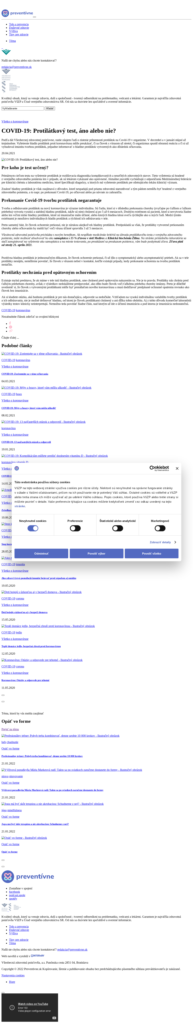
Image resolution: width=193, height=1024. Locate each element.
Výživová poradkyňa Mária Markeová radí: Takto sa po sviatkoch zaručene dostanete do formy (52, 790)
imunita (20, 564)
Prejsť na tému (10, 729)
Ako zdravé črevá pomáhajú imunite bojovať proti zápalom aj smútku (39, 578)
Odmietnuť (41, 553)
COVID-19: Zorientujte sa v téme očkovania (25, 373)
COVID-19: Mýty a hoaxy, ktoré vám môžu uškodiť (29, 408)
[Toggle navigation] (34, 17)
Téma (12, 40)
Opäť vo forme (10, 748)
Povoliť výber (96, 553)
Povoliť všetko (151, 553)
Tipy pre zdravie (18, 34)
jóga (4, 810)
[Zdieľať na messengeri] (10, 327)
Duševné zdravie (19, 27)
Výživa (13, 31)
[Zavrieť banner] (177, 468)
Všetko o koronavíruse (15, 121)
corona (20, 598)
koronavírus (23, 310)
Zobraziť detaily (160, 542)
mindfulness (14, 810)
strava (5, 776)
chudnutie (12, 742)
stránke (20, 506)
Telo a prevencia (19, 24)
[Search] (2, 47)
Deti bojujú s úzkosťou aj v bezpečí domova (24, 612)
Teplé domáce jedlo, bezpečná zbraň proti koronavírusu (31, 646)
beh (4, 742)
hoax (19, 394)
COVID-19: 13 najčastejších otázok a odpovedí (26, 442)
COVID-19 (8, 310)
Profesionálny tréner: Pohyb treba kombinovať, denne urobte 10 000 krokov (42, 756)
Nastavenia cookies (13, 975)
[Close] (3, 992)
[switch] (75, 528)
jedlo (19, 632)
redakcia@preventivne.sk (17, 67)
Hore (12, 981)
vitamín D (22, 462)
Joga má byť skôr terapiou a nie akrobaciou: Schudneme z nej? (35, 824)
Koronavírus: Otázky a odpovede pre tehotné (25, 680)
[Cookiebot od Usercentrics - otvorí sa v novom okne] (152, 468)
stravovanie (16, 776)
